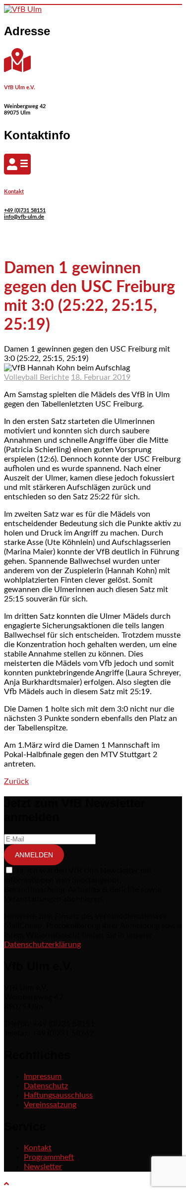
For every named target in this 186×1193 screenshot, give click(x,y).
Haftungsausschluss (58, 1095)
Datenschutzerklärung (42, 945)
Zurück (16, 781)
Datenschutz (46, 1086)
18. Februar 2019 (100, 377)
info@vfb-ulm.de (24, 217)
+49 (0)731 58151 (25, 210)
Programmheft (49, 1157)
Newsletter (43, 1167)
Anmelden (34, 855)
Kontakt (14, 191)
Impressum (43, 1076)
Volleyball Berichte (36, 377)
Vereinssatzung (50, 1105)
